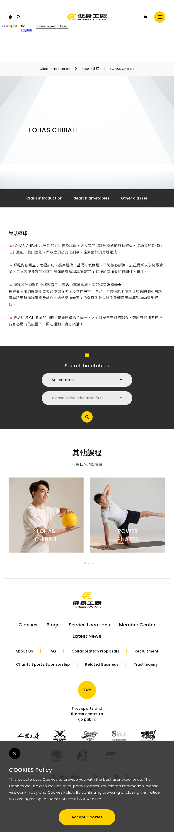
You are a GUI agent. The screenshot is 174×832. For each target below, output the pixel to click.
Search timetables (92, 198)
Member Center (137, 625)
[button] (85, 563)
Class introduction (55, 68)
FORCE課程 (90, 68)
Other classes (134, 198)
